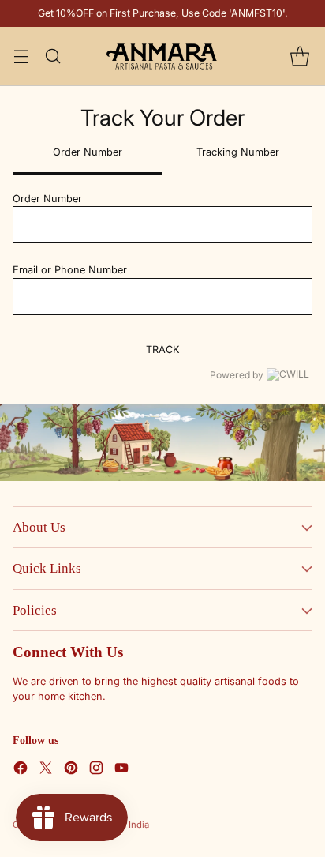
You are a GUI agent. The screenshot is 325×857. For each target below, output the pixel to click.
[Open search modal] (52, 56)
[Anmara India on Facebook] (20, 769)
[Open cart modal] (299, 56)
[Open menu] (21, 56)
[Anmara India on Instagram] (96, 769)
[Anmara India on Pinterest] (71, 769)
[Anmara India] (162, 55)
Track (163, 349)
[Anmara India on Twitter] (45, 769)
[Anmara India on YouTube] (121, 769)
